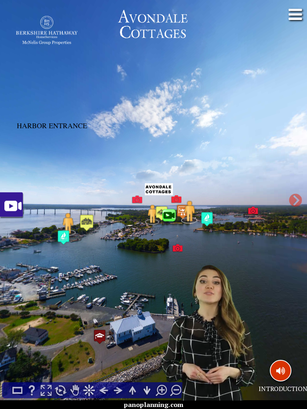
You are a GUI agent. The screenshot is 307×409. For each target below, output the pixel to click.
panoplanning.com (153, 404)
